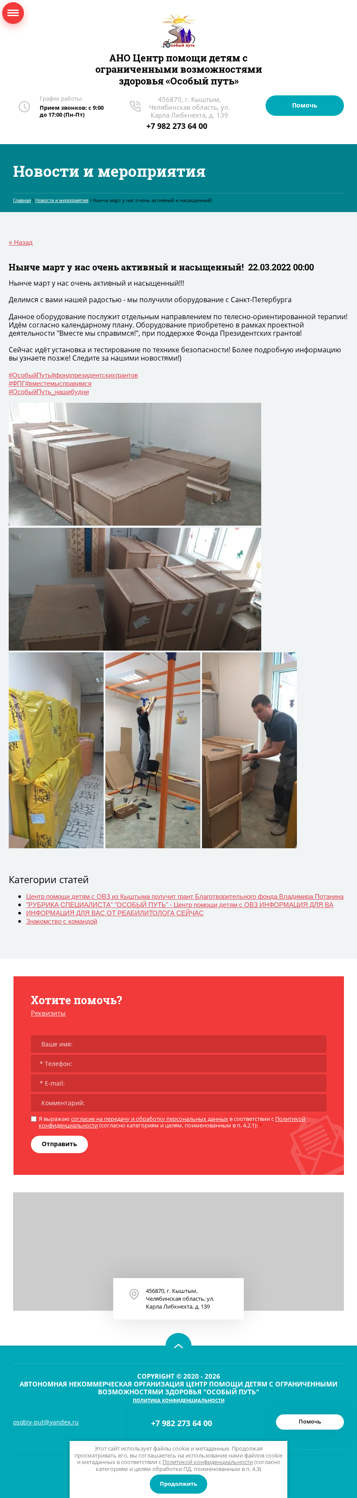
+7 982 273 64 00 (176, 126)
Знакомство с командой (61, 921)
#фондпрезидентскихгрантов (94, 375)
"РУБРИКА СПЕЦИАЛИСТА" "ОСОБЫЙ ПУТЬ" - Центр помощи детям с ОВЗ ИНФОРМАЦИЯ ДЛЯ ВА (179, 904)
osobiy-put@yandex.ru (46, 1422)
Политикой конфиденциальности (207, 1462)
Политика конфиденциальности (179, 1400)
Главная (22, 200)
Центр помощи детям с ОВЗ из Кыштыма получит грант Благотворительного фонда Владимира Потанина (185, 896)
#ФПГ (17, 383)
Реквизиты (48, 1013)
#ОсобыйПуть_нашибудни (49, 391)
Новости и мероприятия (61, 200)
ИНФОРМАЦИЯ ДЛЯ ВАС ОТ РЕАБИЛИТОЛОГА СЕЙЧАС (115, 913)
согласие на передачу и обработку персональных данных (149, 1119)
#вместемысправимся (58, 383)
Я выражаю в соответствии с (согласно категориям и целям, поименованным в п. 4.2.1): (172, 1122)
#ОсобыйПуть (30, 375)
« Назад (21, 242)
